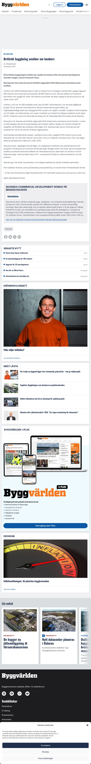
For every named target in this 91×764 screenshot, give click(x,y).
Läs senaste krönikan (12, 358)
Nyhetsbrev (7, 706)
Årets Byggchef (66, 11)
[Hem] (15, 4)
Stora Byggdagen (49, 11)
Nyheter (5, 11)
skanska (8, 229)
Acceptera (45, 745)
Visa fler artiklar (10, 589)
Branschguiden (31, 11)
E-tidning (6, 710)
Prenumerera (7, 715)
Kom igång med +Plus (45, 525)
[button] (87, 725)
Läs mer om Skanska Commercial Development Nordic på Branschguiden (36, 219)
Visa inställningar (45, 758)
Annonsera (6, 719)
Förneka (45, 752)
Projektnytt (17, 11)
